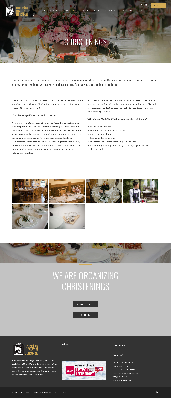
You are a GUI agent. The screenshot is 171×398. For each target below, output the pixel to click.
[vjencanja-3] (104, 191)
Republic (97, 11)
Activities (85, 11)
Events (75, 11)
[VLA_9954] (30, 191)
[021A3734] (67, 216)
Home (34, 11)
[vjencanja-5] (30, 216)
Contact (122, 11)
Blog (34, 16)
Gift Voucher (156, 11)
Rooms (65, 11)
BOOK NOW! (158, 5)
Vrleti (43, 11)
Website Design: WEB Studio (57, 392)
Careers (133, 11)
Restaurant (54, 11)
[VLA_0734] (67, 191)
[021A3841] (140, 191)
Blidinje (144, 11)
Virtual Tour (110, 11)
